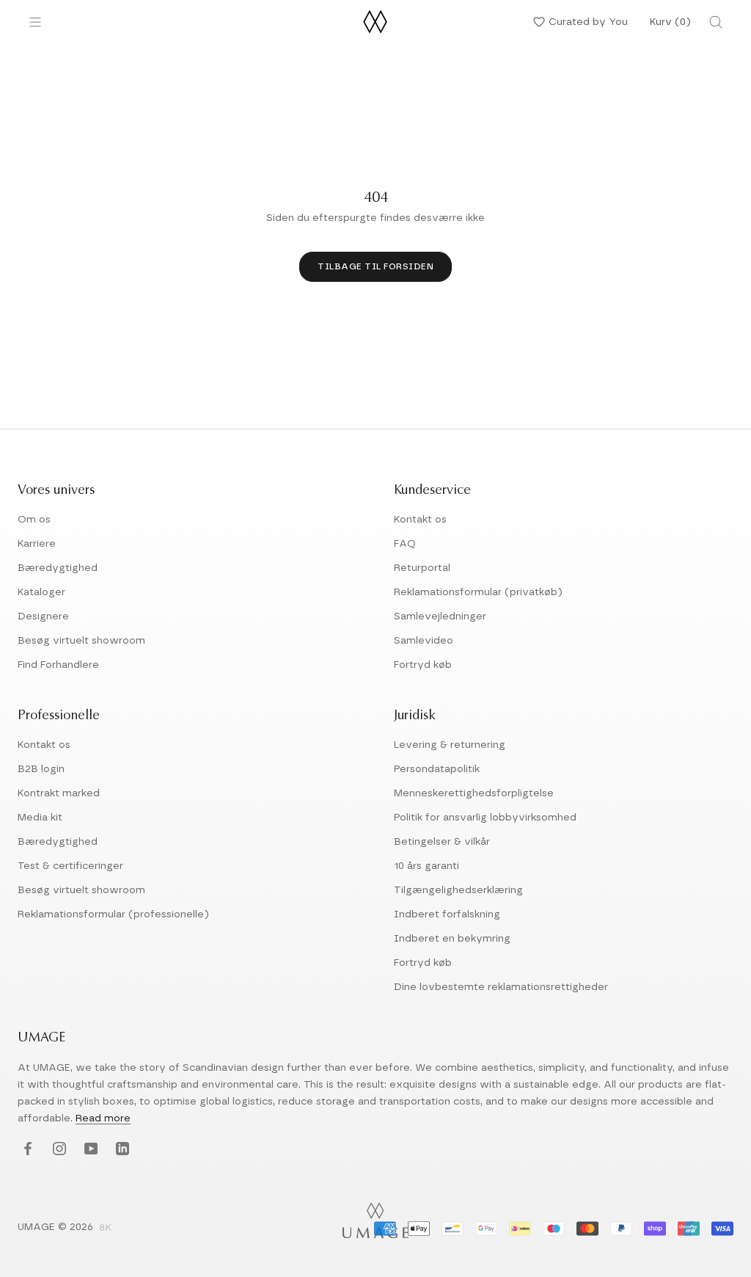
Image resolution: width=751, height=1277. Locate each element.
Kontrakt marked (59, 793)
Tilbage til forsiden (375, 266)
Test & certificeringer (70, 866)
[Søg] (716, 22)
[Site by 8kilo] (105, 1228)
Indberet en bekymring (452, 939)
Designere (43, 616)
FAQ (405, 544)
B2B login (41, 769)
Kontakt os (420, 519)
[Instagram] (57, 1148)
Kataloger (41, 592)
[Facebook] (26, 1148)
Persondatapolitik (437, 769)
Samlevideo (423, 641)
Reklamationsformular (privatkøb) (478, 592)
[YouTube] (89, 1148)
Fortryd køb (423, 665)
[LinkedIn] (120, 1148)
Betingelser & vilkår (442, 842)
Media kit (40, 817)
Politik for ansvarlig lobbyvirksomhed (485, 817)
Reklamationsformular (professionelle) (113, 914)
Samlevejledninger (440, 616)
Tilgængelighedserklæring (458, 890)
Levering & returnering (449, 745)
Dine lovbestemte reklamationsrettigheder (501, 987)
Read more (103, 1118)
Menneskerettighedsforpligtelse (474, 793)
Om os (34, 519)
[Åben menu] (35, 22)
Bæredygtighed (58, 568)
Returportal (422, 568)
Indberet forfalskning (447, 914)
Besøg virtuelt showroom (81, 641)
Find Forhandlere (58, 665)
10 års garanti (426, 866)
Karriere (37, 544)
